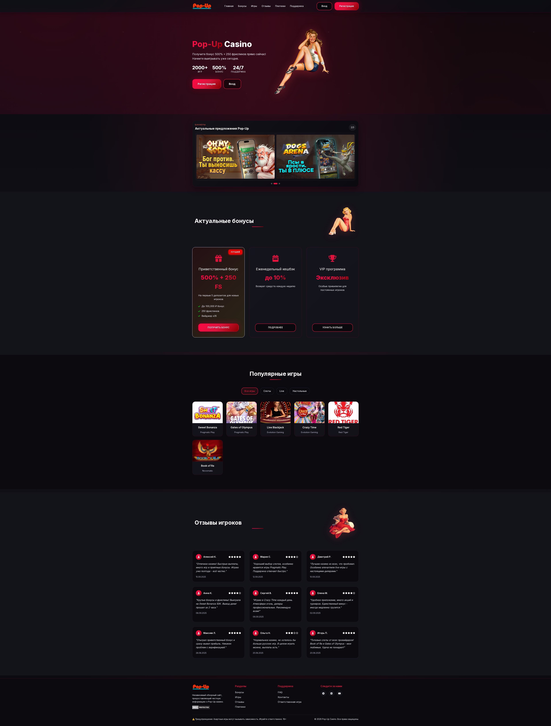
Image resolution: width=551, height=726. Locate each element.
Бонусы (242, 6)
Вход (324, 6)
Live (282, 391)
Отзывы (266, 6)
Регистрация (346, 6)
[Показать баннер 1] (271, 183)
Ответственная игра (289, 701)
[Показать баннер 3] (278, 183)
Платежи (280, 6)
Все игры (250, 391)
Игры (254, 6)
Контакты (283, 697)
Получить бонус (218, 327)
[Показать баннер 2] (274, 183)
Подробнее (275, 327)
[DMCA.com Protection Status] (201, 708)
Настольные (300, 391)
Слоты (267, 391)
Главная (228, 6)
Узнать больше (333, 327)
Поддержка (297, 6)
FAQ (280, 692)
